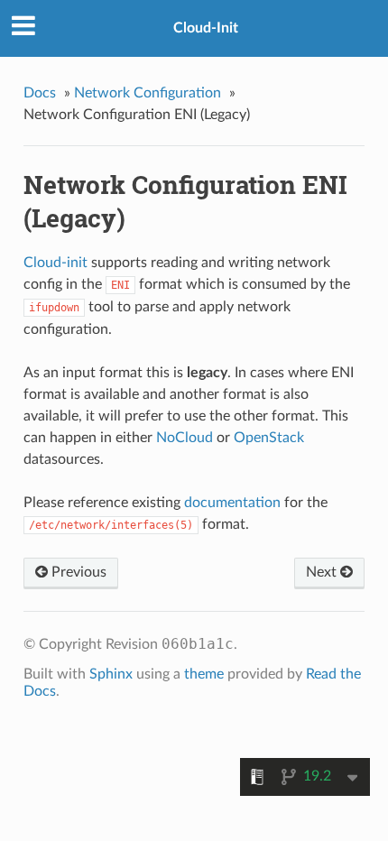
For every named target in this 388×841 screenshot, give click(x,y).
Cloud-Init (205, 28)
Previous (77, 572)
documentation (232, 502)
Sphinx (111, 674)
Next (323, 572)
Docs (39, 93)
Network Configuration (147, 93)
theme (204, 674)
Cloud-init (55, 262)
